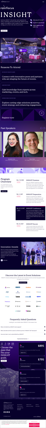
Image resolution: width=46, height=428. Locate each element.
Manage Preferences (34, 421)
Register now (4, 30)
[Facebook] (7, 412)
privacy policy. (7, 424)
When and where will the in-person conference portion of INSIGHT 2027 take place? (19, 330)
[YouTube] (5, 412)
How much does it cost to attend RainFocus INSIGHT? (12, 334)
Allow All (34, 426)
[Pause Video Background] (43, 61)
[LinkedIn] (4, 412)
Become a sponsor (23, 282)
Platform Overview (20, 406)
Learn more (5, 260)
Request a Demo (28, 404)
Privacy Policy (37, 406)
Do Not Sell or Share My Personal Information (20, 408)
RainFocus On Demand (29, 406)
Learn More (4, 360)
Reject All (34, 423)
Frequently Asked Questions (22, 338)
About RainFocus (19, 404)
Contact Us (37, 404)
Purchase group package (25, 366)
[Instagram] (9, 412)
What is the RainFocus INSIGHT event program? (11, 327)
